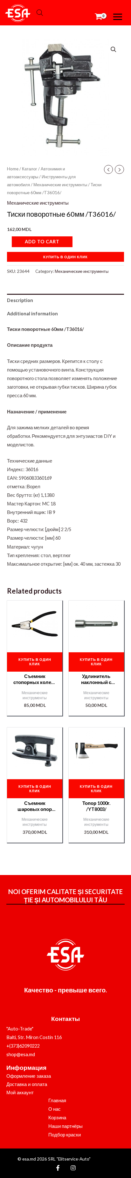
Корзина (57, 1117)
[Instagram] (73, 1168)
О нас (54, 1109)
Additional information (32, 313)
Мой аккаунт (20, 1092)
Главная (57, 1100)
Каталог (29, 168)
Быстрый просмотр (35, 642)
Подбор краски (64, 1134)
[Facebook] (58, 1168)
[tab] (65, 300)
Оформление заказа (28, 1076)
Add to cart (42, 241)
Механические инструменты (60, 184)
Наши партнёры (65, 1126)
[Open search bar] (40, 13)
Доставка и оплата (26, 1084)
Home (12, 168)
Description (20, 300)
